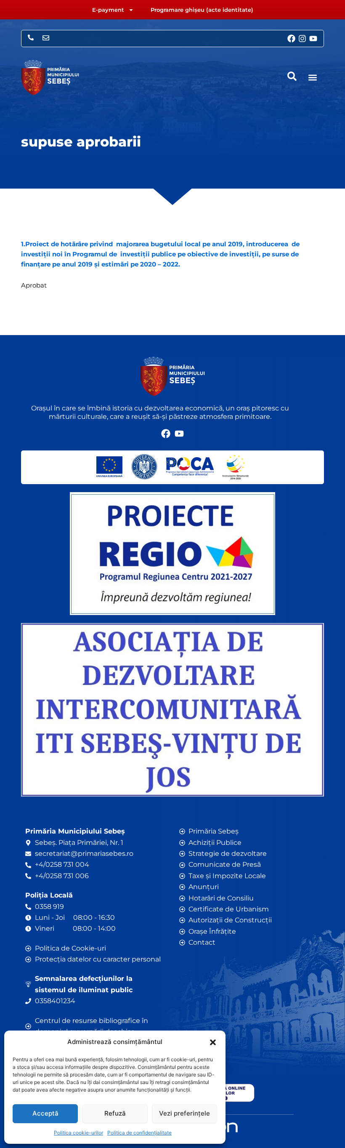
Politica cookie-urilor (78, 1132)
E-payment (108, 9)
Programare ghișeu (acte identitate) (202, 9)
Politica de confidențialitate (139, 1132)
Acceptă (45, 1113)
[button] (213, 1042)
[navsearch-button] (292, 76)
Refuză (115, 1113)
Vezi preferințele (184, 1113)
